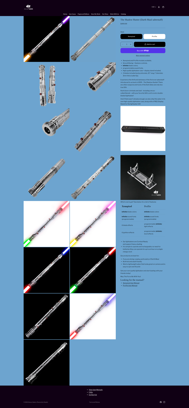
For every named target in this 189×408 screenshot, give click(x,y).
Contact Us (93, 395)
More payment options (143, 55)
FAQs (91, 392)
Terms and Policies (94, 402)
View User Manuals (96, 390)
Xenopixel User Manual (131, 283)
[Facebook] (161, 402)
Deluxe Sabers (32, 402)
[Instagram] (164, 402)
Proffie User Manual (130, 285)
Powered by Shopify (42, 402)
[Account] (159, 7)
